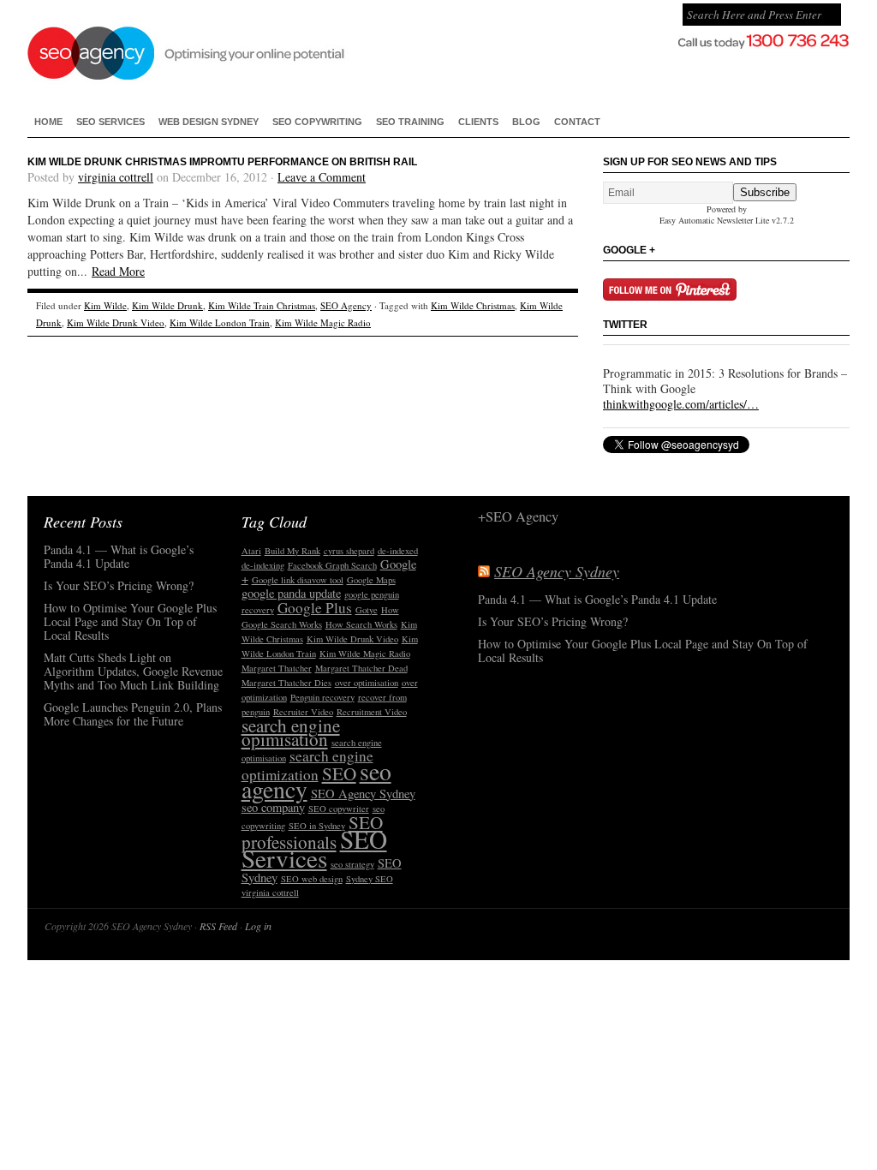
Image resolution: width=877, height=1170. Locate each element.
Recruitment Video (372, 712)
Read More (118, 271)
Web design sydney (208, 121)
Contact (577, 121)
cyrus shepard (349, 551)
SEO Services (110, 121)
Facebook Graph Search (332, 565)
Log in (258, 926)
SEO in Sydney (317, 826)
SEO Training (410, 121)
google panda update (291, 593)
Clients (478, 121)
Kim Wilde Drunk (167, 305)
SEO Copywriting (317, 121)
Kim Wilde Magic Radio (323, 322)
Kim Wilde (105, 305)
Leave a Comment (321, 177)
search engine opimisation (291, 732)
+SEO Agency (518, 518)
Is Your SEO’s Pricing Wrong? (119, 586)
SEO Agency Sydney (274, 51)
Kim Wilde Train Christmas (261, 305)
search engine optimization (307, 765)
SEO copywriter (338, 809)
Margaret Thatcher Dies (286, 683)
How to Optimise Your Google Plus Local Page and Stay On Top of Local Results (130, 622)
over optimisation (366, 683)
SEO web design (312, 879)
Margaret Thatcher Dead (361, 668)
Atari (251, 551)
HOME (48, 121)
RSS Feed (218, 926)
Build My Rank (292, 551)
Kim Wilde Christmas (473, 305)
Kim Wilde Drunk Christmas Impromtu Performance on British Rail (222, 162)
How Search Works (361, 624)
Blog (526, 121)
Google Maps (371, 580)
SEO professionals (312, 832)
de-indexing (263, 565)
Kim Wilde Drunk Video (115, 322)
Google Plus (314, 608)
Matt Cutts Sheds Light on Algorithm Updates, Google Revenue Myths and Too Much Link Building (133, 672)
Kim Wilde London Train (220, 322)
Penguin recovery (322, 697)
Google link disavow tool (297, 580)
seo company (273, 807)
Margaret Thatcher (277, 668)
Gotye (366, 610)
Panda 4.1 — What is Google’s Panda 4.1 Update (119, 557)
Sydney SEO (369, 879)
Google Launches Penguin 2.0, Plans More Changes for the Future (133, 715)
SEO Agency (346, 305)
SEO (339, 773)
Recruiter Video (303, 712)
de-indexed (398, 551)
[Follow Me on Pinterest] (670, 296)
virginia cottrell (115, 177)
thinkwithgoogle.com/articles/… (681, 404)
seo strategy (352, 864)
